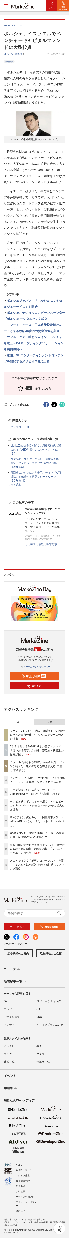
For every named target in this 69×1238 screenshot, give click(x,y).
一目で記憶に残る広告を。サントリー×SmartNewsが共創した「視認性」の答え (35, 791)
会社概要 (20, 1191)
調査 (39, 1046)
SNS (39, 1017)
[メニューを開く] (6, 5)
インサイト (10, 1024)
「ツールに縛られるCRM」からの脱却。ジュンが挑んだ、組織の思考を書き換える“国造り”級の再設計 (37, 766)
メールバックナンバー (36, 666)
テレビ (8, 1009)
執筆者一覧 (43, 1061)
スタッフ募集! (23, 1175)
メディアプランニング (49, 1024)
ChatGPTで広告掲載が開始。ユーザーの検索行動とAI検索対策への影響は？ (37, 835)
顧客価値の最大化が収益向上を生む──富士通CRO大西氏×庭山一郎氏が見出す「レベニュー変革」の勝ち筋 (37, 849)
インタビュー (12, 1046)
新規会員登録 (35, 676)
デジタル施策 (12, 1017)
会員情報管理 (23, 1180)
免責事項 (20, 1185)
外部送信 (20, 1210)
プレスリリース (20, 427)
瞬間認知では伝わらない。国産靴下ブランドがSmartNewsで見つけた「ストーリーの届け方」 (37, 821)
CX (38, 1009)
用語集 (8, 1088)
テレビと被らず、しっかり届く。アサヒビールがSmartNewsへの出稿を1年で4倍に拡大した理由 (37, 805)
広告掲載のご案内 (18, 953)
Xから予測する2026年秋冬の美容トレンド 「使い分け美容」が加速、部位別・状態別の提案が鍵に (37, 750)
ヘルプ (19, 1164)
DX (5, 1001)
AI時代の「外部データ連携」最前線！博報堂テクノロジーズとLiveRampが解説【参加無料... (35, 463)
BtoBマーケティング (48, 1001)
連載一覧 (9, 1061)
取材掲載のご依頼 (51, 953)
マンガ (8, 1054)
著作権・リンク (24, 1170)
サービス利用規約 (25, 1196)
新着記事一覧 (13, 981)
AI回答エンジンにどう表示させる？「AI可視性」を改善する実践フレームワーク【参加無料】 (36, 476)
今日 (19, 722)
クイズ (40, 1054)
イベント (10, 1075)
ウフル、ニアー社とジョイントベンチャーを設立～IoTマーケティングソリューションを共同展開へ (34, 343)
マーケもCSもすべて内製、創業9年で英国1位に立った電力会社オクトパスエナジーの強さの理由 (37, 734)
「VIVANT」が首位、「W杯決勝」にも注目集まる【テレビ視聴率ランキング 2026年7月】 (37, 780)
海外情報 (9, 61)
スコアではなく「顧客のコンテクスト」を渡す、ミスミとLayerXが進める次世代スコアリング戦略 (37, 864)
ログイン (36, 685)
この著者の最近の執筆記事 (41, 544)
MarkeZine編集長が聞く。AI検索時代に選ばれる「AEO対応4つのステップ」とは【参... (36, 449)
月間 (50, 722)
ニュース (10, 969)
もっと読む (14, 484)
